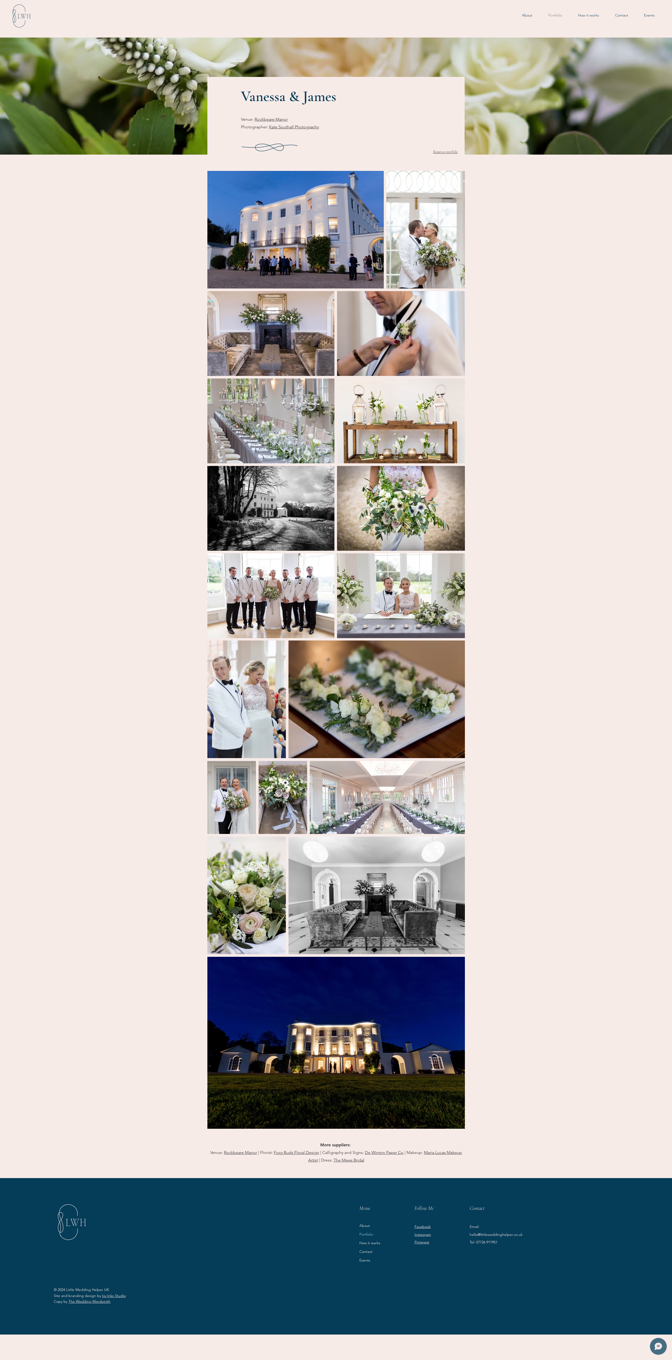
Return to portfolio (445, 152)
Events (364, 1260)
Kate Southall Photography (294, 126)
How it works (369, 1243)
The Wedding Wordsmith (90, 1301)
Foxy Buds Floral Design (296, 1152)
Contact (365, 1251)
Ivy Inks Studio (114, 1295)
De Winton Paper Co (384, 1152)
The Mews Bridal (349, 1160)
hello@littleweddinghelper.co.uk (496, 1234)
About (364, 1225)
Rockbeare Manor (271, 119)
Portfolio (366, 1234)
